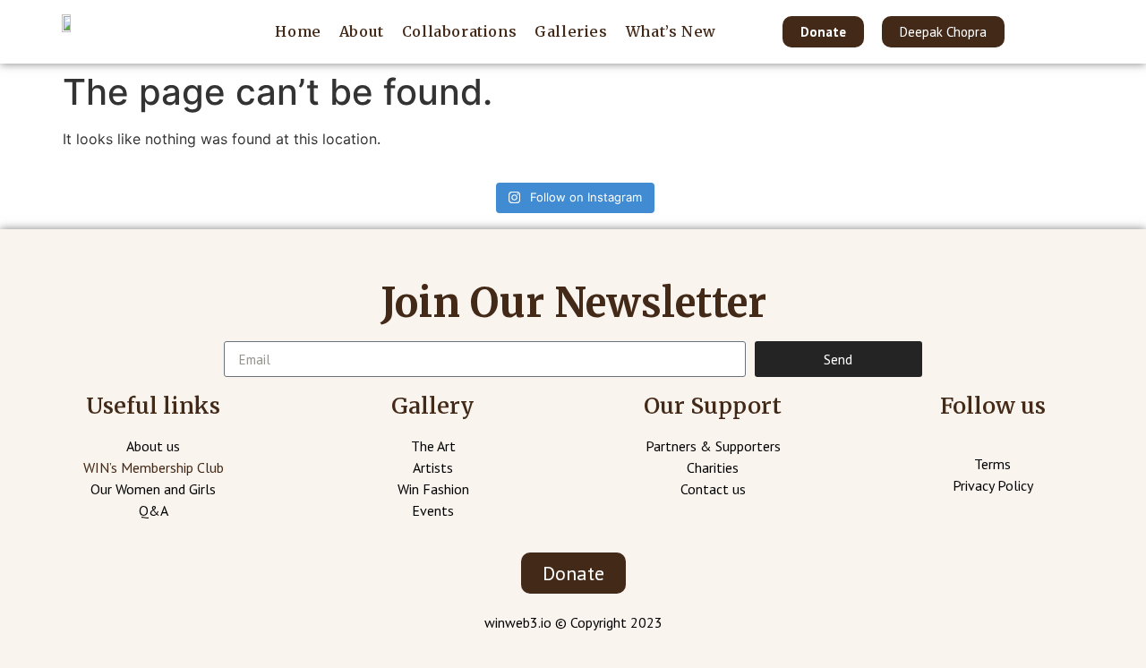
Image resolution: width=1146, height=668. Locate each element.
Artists (433, 467)
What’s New (671, 31)
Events (433, 510)
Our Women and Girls (153, 489)
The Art (433, 446)
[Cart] (1070, 31)
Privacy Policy (993, 485)
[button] (823, 31)
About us (153, 446)
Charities (713, 467)
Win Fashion (433, 489)
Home (298, 31)
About (361, 31)
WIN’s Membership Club (153, 467)
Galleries (571, 31)
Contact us (713, 489)
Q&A (153, 510)
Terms (992, 464)
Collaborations (459, 31)
